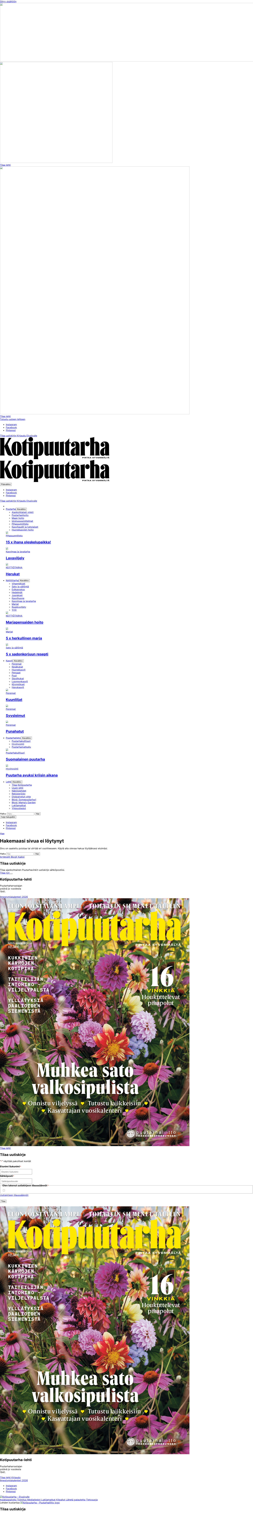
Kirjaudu (15, 1477)
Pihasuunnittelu (14, 535)
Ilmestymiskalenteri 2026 (14, 896)
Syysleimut (15, 715)
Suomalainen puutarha (25, 759)
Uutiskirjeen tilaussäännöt (14, 1195)
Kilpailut (61, 1499)
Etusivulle (32, 435)
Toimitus (22, 1499)
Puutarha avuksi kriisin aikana (32, 775)
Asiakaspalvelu (8, 1499)
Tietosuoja (92, 1499)
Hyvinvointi (12, 768)
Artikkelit (5, 856)
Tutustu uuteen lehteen (12, 419)
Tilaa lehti (5, 164)
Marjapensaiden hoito (24, 622)
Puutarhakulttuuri (15, 752)
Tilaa (3, 1201)
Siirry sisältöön (8, 1)
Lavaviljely (15, 558)
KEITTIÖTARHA (14, 567)
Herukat (13, 574)
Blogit (14, 856)
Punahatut (15, 731)
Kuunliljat (14, 699)
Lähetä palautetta (76, 1499)
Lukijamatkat (48, 1499)
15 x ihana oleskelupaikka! (28, 542)
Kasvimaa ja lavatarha (18, 551)
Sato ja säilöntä (14, 647)
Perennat (11, 693)
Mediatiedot (34, 1499)
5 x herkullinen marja (24, 638)
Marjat (9, 631)
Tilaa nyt (5, 872)
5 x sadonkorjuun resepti (27, 654)
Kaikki (21, 856)
